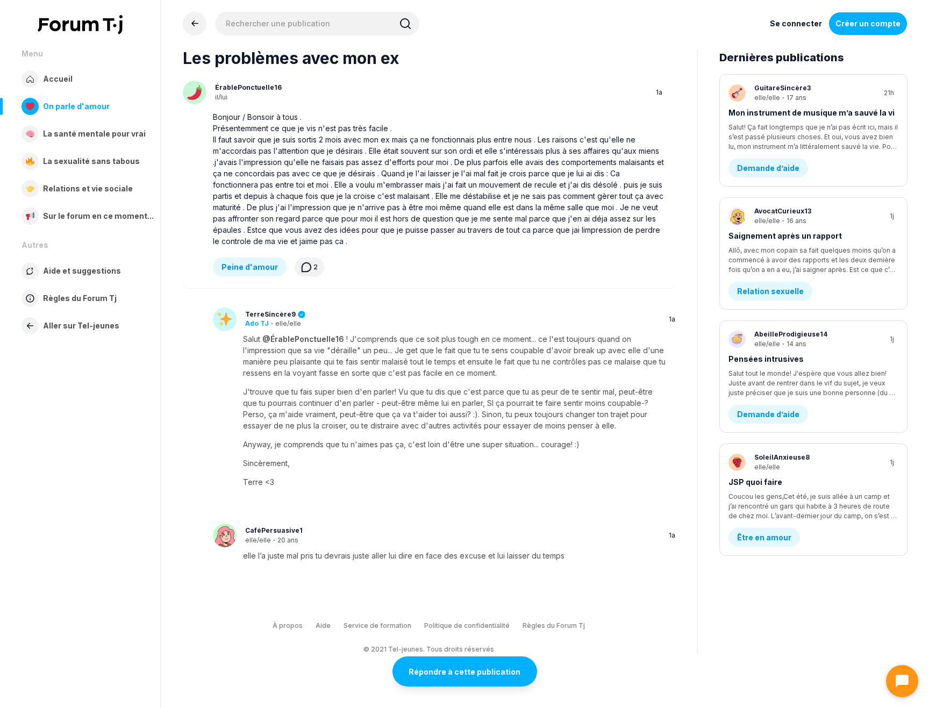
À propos (288, 625)
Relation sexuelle (770, 291)
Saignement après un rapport (785, 235)
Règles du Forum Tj (554, 625)
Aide (323, 625)
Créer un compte (868, 23)
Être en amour (764, 537)
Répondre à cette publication (464, 671)
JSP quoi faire (755, 482)
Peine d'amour (249, 266)
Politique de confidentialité (467, 625)
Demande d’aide (768, 168)
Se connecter (796, 23)
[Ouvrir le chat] (902, 681)
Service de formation (377, 625)
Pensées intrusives (766, 358)
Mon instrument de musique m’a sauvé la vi (811, 112)
